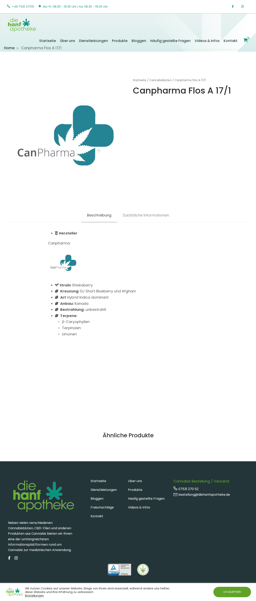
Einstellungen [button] (34, 596)
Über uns (67, 40)
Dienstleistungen (93, 40)
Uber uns (135, 481)
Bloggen (139, 40)
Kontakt (230, 40)
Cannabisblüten (160, 80)
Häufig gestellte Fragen (170, 40)
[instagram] (244, 6)
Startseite (47, 40)
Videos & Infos (207, 40)
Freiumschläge (102, 507)
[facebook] (235, 6)
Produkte (120, 40)
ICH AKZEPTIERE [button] (232, 592)
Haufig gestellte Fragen (146, 498)
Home (9, 47)
